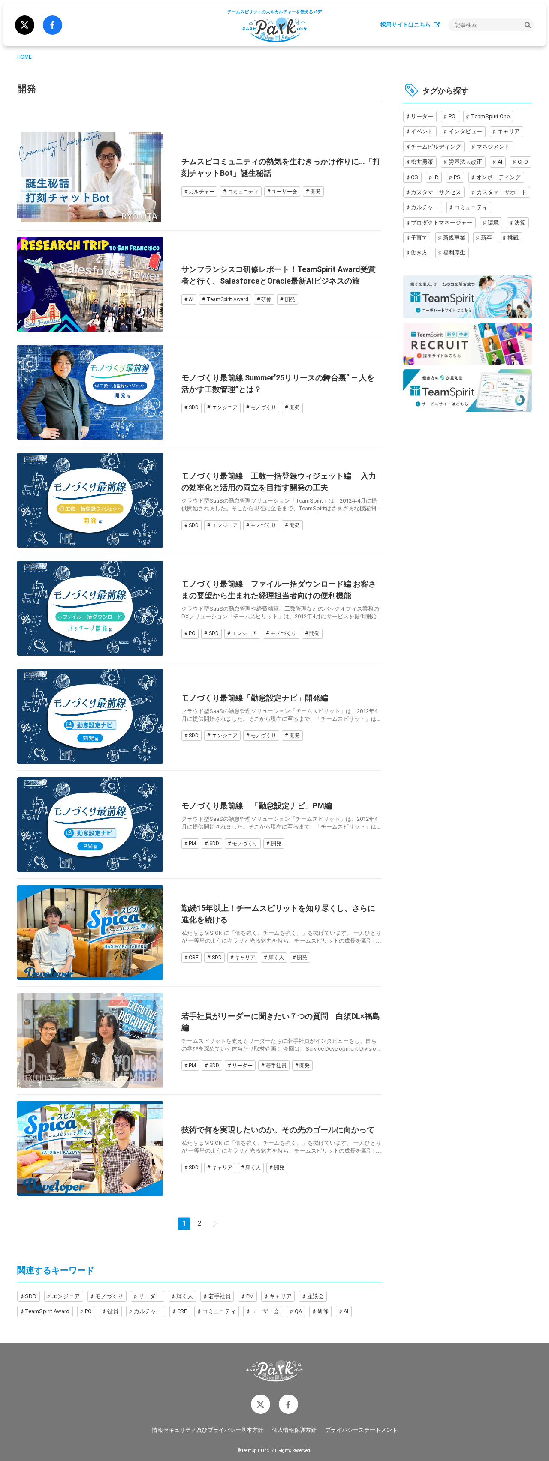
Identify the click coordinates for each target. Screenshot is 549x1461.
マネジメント (493, 146)
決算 (519, 222)
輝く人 (276, 958)
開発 (316, 192)
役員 (112, 1311)
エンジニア (225, 407)
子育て (419, 237)
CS (414, 177)
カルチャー (201, 192)
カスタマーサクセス (436, 192)
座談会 (315, 1296)
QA (298, 1311)
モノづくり (263, 407)
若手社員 (276, 1066)
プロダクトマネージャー (441, 222)
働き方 (419, 252)
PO (192, 633)
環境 (493, 222)
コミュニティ (243, 192)
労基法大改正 (465, 162)
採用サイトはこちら (405, 24)
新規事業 (454, 237)
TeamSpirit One (490, 116)
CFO (523, 162)
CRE (194, 958)
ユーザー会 (284, 192)
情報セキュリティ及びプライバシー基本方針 (207, 1430)
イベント (422, 131)
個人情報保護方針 (294, 1430)
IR (436, 177)
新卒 (486, 237)
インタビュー (465, 131)
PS (457, 177)
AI (191, 299)
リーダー (242, 1066)
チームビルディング (436, 146)
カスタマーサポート (502, 192)
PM (192, 844)
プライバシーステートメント (361, 1430)
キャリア (245, 958)
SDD (194, 407)
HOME (24, 57)
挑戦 (513, 237)
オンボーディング (498, 177)
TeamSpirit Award (227, 299)
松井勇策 (422, 162)
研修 (266, 299)
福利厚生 (454, 252)
